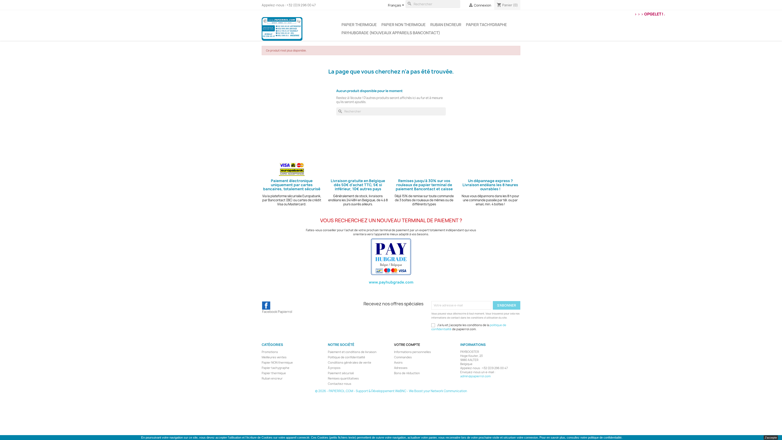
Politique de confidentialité (346, 357)
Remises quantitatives (343, 378)
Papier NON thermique (403, 24)
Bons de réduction (407, 373)
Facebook (266, 305)
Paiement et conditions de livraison (352, 352)
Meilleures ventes (274, 357)
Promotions (270, 352)
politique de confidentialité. (605, 437)
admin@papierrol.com (475, 376)
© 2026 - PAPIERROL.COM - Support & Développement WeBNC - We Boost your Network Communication (391, 391)
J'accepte (771, 437)
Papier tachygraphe (486, 24)
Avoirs (398, 362)
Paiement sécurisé (341, 373)
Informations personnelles (412, 352)
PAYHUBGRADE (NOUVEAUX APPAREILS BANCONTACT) (391, 32)
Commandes (403, 357)
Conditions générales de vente (349, 362)
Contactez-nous (339, 384)
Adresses (400, 368)
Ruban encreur (445, 24)
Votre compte (407, 344)
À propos (334, 368)
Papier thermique (359, 24)
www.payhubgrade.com (391, 282)
